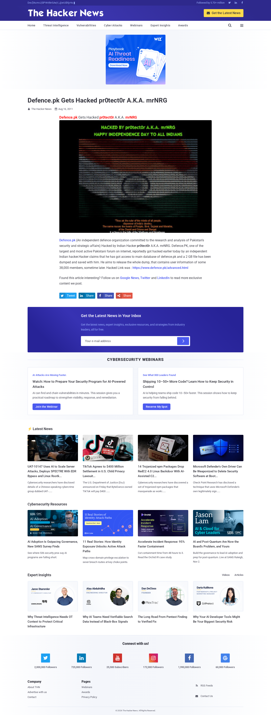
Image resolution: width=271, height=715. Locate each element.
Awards (183, 25)
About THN (34, 687)
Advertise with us (37, 692)
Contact (32, 697)
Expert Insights (160, 25)
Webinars (136, 25)
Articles (238, 574)
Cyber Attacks (113, 25)
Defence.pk (67, 240)
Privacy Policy (89, 697)
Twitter (145, 278)
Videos (226, 574)
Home (31, 25)
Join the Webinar (47, 406)
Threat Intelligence (56, 25)
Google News (129, 278)
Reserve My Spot (156, 406)
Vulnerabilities (86, 25)
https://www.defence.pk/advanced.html (160, 268)
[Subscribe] (183, 341)
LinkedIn (163, 278)
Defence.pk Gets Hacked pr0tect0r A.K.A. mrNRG (97, 100)
